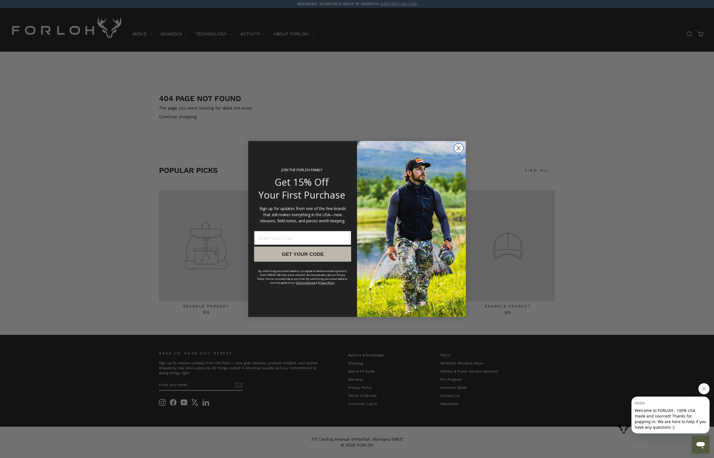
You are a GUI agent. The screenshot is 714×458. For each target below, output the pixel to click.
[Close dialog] (459, 148)
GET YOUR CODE (303, 254)
